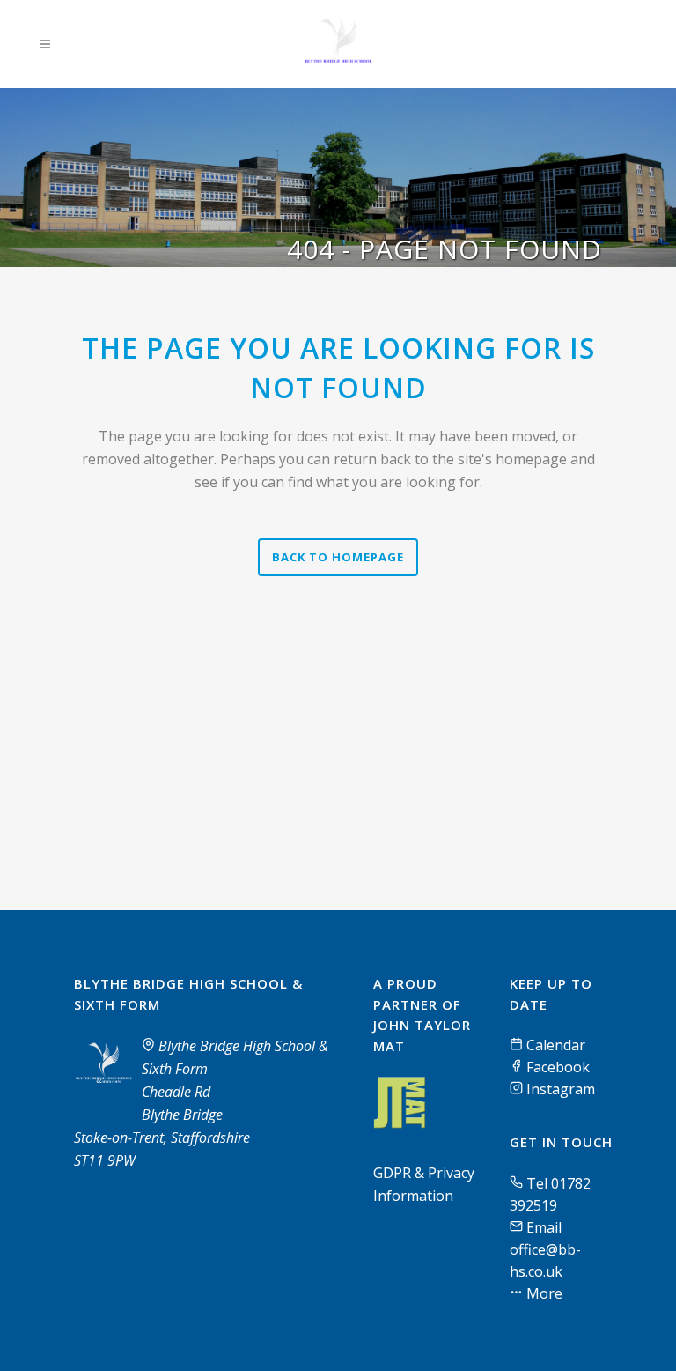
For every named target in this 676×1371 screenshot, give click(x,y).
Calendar (554, 1045)
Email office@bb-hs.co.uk (545, 1249)
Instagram (559, 1089)
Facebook (556, 1067)
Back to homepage (338, 557)
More (542, 1293)
